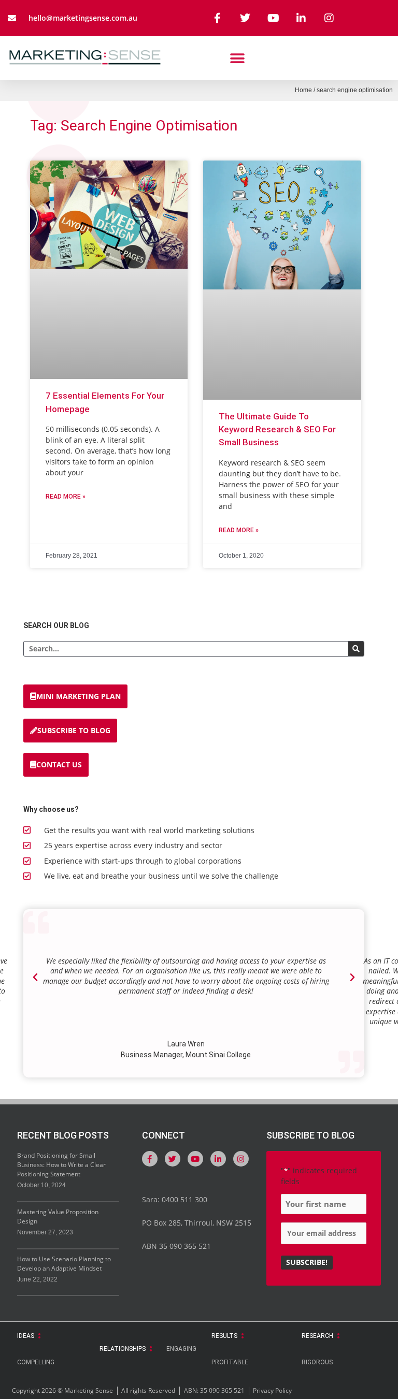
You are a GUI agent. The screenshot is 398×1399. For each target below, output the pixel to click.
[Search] (356, 649)
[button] (237, 58)
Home (303, 90)
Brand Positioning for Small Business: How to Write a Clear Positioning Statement (61, 1164)
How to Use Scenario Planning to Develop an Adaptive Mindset (64, 1264)
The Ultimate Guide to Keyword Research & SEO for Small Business (277, 429)
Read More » (66, 496)
